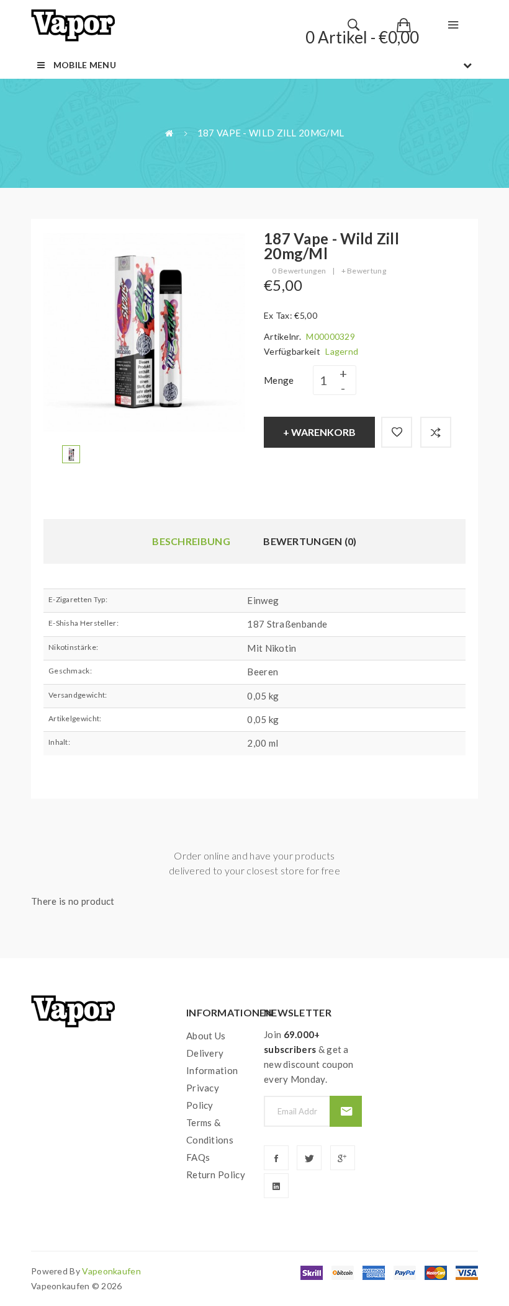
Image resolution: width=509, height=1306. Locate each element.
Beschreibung (191, 541)
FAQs (198, 1157)
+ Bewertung (363, 270)
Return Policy (215, 1174)
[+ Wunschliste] (396, 432)
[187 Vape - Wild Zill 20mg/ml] (71, 452)
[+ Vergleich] (435, 432)
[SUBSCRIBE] (345, 1111)
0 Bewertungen (299, 270)
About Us (205, 1035)
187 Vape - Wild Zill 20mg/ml (270, 132)
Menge (279, 380)
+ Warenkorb (319, 432)
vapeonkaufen (111, 1271)
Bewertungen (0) (310, 541)
